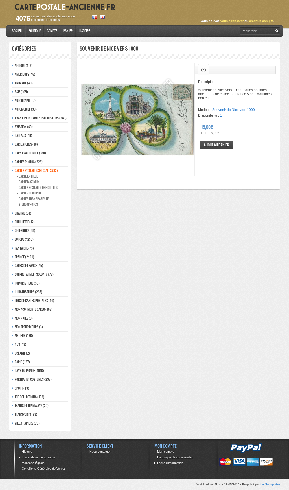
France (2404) (24, 257)
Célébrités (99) (25, 231)
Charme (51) (23, 213)
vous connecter (232, 21)
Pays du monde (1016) (29, 371)
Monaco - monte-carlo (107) (33, 309)
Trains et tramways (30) (32, 406)
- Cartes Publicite (29, 193)
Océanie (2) (22, 353)
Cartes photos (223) (29, 162)
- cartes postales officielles (37, 187)
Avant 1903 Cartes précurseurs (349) (41, 118)
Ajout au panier (216, 145)
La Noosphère (270, 484)
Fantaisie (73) (24, 248)
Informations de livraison (38, 457)
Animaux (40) (24, 83)
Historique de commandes (175, 457)
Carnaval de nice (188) (30, 153)
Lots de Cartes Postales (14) (34, 301)
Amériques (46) (25, 74)
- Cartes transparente (33, 199)
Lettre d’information (170, 463)
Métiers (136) (24, 336)
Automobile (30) (26, 109)
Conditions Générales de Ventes (44, 468)
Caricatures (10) (26, 144)
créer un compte (261, 21)
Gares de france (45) (29, 266)
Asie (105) (21, 92)
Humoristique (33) (27, 283)
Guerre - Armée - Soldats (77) (34, 274)
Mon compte (165, 451)
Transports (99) (26, 414)
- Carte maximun (28, 182)
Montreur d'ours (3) (29, 327)
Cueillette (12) (25, 222)
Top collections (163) (29, 397)
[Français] (94, 17)
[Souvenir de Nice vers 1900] (137, 119)
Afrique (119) (23, 66)
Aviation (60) (24, 127)
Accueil (17, 31)
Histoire (84, 31)
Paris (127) (22, 362)
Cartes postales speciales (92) (36, 171)
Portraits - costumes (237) (33, 379)
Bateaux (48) (23, 136)
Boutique (35, 31)
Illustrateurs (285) (28, 292)
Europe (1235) (24, 239)
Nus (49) (20, 344)
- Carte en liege (27, 176)
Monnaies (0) (24, 318)
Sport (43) (22, 388)
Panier (68, 31)
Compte (52, 31)
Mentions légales (33, 463)
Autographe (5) (25, 101)
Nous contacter (100, 451)
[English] (102, 17)
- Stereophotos (27, 204)
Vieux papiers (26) (27, 423)
